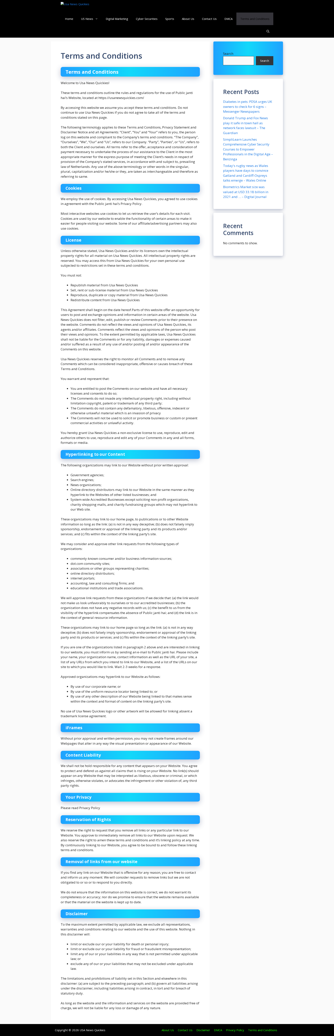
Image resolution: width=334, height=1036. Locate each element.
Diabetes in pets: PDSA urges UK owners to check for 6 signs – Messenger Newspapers (247, 106)
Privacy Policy (235, 1030)
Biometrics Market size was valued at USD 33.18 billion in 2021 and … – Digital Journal (245, 192)
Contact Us (209, 19)
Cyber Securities (147, 19)
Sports (169, 19)
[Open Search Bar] (268, 31)
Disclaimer (203, 1030)
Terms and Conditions (254, 19)
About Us (188, 19)
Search (228, 53)
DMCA (228, 19)
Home (69, 19)
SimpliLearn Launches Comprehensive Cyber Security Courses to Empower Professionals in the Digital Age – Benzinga (248, 149)
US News (87, 19)
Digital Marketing (117, 19)
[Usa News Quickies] (82, 6)
